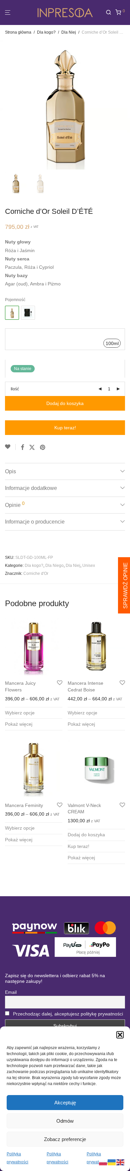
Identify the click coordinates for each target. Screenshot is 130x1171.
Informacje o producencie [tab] (35, 522)
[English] (120, 1162)
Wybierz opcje (20, 712)
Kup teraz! (65, 427)
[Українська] (112, 1162)
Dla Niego (54, 565)
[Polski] (103, 1162)
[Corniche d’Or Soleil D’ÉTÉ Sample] (28, 312)
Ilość (15, 389)
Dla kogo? (46, 32)
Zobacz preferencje (65, 1139)
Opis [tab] (10, 471)
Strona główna (18, 32)
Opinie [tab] (15, 504)
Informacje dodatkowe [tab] (31, 488)
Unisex (88, 565)
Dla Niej (68, 32)
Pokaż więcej (18, 724)
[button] (120, 1034)
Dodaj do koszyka (65, 403)
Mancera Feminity (24, 805)
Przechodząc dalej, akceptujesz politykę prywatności (68, 1013)
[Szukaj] (110, 12)
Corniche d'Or (35, 573)
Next (123, 104)
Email (11, 992)
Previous (6, 104)
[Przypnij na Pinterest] (43, 447)
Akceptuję (65, 1102)
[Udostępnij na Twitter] (32, 447)
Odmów (65, 1121)
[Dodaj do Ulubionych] (10, 447)
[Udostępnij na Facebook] (22, 447)
